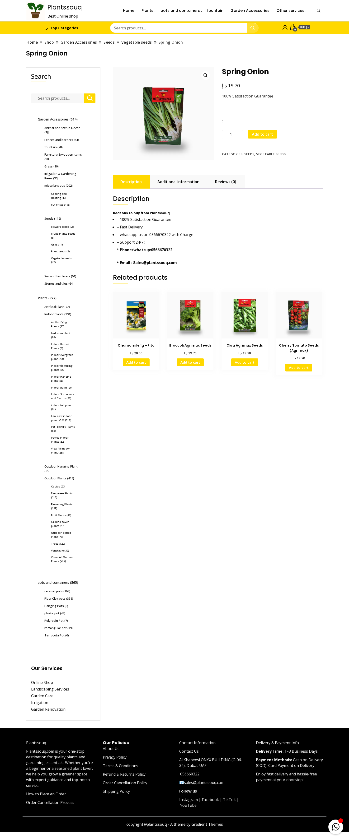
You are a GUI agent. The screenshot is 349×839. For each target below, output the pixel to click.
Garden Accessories (250, 10)
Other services (290, 10)
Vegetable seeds (271, 154)
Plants (147, 10)
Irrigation (40, 702)
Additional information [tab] (178, 181)
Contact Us (189, 751)
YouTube (188, 805)
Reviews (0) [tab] (225, 181)
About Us (111, 748)
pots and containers (180, 10)
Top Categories (64, 27)
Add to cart (262, 134)
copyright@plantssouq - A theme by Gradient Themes (174, 824)
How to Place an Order (46, 794)
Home (128, 10)
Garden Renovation (48, 709)
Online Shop (42, 682)
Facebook (210, 799)
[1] (336, 826)
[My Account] (285, 27)
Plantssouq (64, 7)
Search (41, 76)
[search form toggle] (318, 10)
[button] (205, 75)
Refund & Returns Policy (124, 774)
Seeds (249, 154)
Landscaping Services (50, 689)
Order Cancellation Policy (125, 782)
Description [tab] (131, 181)
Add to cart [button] (136, 362)
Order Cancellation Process (50, 802)
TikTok (229, 799)
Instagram (188, 799)
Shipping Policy (116, 791)
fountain (215, 10)
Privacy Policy (115, 757)
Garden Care (42, 695)
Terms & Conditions (120, 765)
